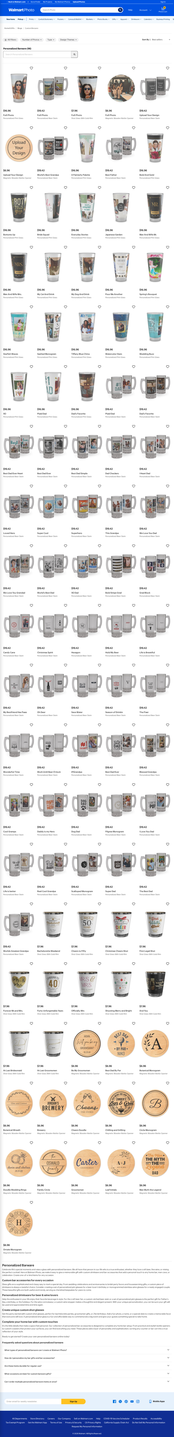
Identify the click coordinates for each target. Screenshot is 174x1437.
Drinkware (135, 19)
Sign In (163, 2)
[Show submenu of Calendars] (153, 19)
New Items (11, 19)
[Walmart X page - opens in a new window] (120, 1401)
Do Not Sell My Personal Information (148, 1422)
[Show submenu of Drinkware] (140, 19)
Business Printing (163, 19)
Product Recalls (140, 1418)
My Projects (47, 2)
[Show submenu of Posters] (65, 19)
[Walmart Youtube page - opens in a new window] (132, 1401)
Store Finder (35, 2)
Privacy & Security (73, 1422)
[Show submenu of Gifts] (117, 19)
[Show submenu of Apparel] (128, 19)
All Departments (19, 1418)
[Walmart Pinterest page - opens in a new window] (126, 1401)
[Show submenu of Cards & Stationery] (54, 19)
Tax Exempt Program (15, 1422)
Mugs (20, 28)
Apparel (123, 19)
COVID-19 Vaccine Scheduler (117, 1418)
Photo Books (102, 19)
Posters (61, 19)
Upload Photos (79, 2)
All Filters (12, 40)
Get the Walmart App (37, 1422)
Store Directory (37, 1418)
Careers (51, 1418)
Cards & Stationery (45, 19)
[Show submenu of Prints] (35, 19)
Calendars (148, 19)
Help (130, 10)
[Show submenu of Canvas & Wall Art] (83, 19)
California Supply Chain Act (116, 1422)
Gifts (114, 19)
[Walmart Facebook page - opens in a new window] (114, 1401)
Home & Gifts (9, 28)
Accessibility (156, 1418)
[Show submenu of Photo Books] (109, 19)
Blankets (89, 19)
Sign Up (73, 1401)
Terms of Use (56, 1422)
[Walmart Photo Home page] (21, 10)
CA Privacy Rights (93, 1422)
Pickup (20, 19)
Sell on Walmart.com (83, 1418)
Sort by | (146, 39)
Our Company (64, 1418)
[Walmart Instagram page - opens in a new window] (137, 1401)
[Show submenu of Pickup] (25, 19)
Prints (31, 19)
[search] (74, 54)
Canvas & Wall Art (75, 19)
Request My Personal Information (87, 1426)
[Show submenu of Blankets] (94, 19)
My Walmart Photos (62, 2)
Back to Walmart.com (16, 2)
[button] (19, 68)
